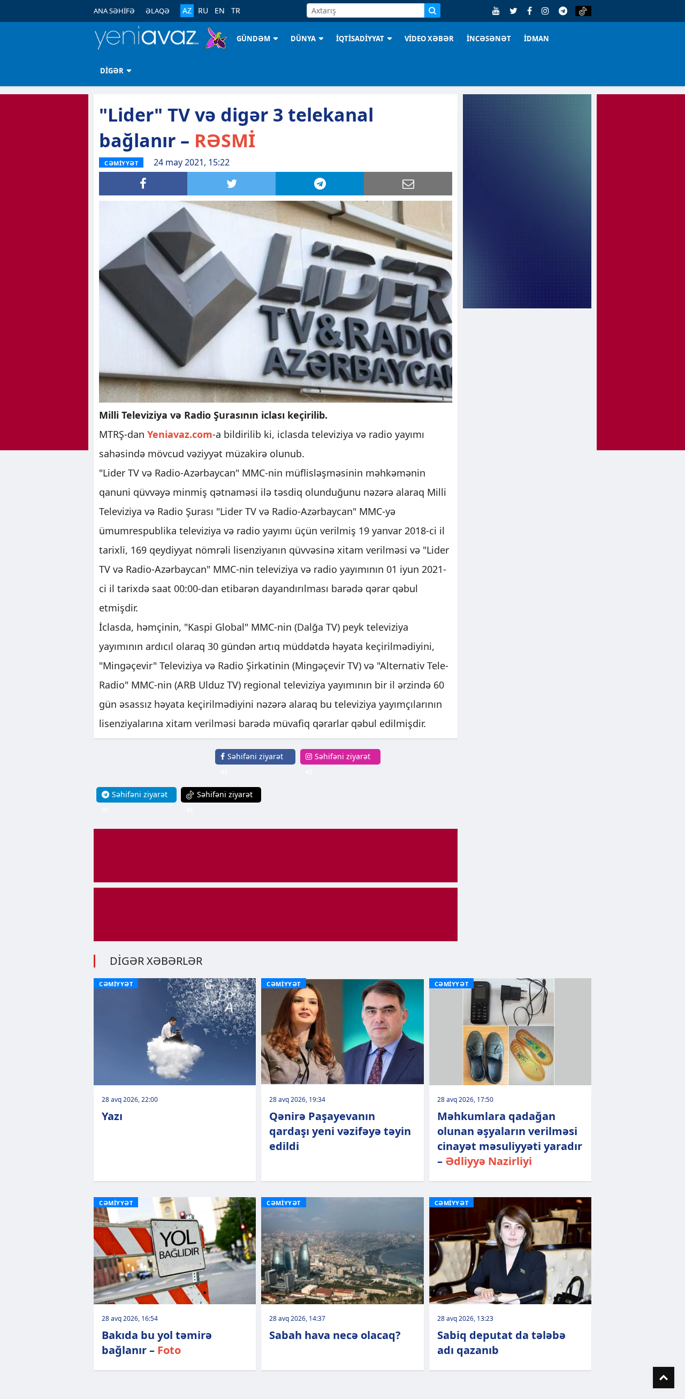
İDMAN (536, 38)
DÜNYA (303, 38)
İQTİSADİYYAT (360, 38)
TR (235, 11)
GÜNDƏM (253, 38)
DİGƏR (112, 70)
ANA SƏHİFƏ (114, 11)
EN (220, 11)
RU (203, 11)
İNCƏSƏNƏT (489, 38)
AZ (187, 10)
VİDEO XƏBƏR (429, 38)
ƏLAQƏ (158, 11)
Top (663, 1377)
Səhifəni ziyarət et (251, 763)
